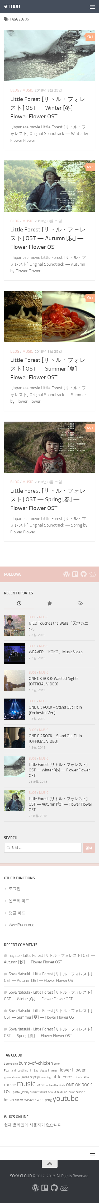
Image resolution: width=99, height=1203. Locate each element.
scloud (52, 1092)
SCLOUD (11, 6)
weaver (30, 1100)
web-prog (44, 1100)
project (34, 1092)
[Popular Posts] (49, 603)
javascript (28, 1077)
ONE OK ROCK (79, 1084)
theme (19, 1100)
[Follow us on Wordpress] (66, 574)
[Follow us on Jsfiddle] (92, 574)
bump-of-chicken (36, 1063)
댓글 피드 (17, 913)
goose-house (12, 1077)
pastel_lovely (21, 1092)
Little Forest (63, 1077)
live (78, 1077)
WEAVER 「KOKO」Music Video (56, 652)
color (57, 1063)
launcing (46, 1077)
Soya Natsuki (19, 974)
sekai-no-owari (66, 1092)
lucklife (85, 1077)
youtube (66, 1098)
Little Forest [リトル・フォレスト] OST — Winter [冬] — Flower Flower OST (48, 108)
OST (8, 1091)
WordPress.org (21, 925)
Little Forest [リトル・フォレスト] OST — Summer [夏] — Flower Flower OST (48, 369)
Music (27, 90)
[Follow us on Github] (83, 574)
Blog (14, 90)
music (26, 1083)
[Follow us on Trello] (75, 574)
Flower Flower (72, 1070)
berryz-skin (11, 1063)
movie (10, 1085)
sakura (43, 1092)
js (38, 1077)
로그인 (15, 888)
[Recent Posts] (19, 603)
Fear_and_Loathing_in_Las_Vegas (25, 1070)
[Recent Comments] (80, 603)
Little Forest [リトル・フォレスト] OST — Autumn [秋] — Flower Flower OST (48, 238)
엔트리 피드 (19, 900)
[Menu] (92, 6)
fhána (52, 1070)
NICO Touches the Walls (50, 1085)
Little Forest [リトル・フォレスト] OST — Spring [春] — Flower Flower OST (48, 499)
